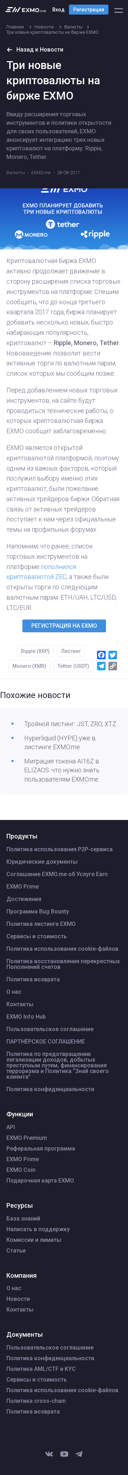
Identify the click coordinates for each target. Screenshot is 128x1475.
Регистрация (88, 9)
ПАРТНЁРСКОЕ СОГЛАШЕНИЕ (45, 1042)
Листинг (71, 651)
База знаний (23, 1219)
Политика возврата (33, 979)
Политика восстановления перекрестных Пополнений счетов (63, 964)
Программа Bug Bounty (37, 911)
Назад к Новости (39, 49)
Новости (18, 1299)
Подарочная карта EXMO (40, 1181)
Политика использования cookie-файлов (62, 949)
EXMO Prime (22, 887)
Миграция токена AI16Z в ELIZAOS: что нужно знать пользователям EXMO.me (62, 770)
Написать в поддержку (38, 1229)
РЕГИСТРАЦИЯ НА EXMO (64, 625)
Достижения (23, 899)
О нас (13, 992)
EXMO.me (40, 172)
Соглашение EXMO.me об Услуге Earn (57, 874)
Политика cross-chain (36, 1401)
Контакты (19, 1004)
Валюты (15, 172)
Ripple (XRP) (35, 651)
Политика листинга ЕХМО (41, 924)
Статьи (16, 1251)
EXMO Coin (21, 1170)
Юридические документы (42, 862)
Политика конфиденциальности (50, 1089)
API (10, 1127)
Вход (58, 9)
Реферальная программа (40, 1149)
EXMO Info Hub (26, 1017)
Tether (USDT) (73, 666)
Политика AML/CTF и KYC (41, 1369)
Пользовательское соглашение (50, 1029)
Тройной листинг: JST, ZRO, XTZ (70, 724)
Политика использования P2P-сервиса (59, 849)
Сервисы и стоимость (36, 936)
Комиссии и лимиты (33, 1240)
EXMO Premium (26, 1138)
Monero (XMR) (29, 666)
